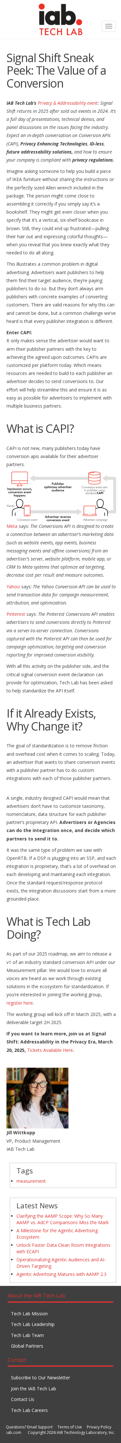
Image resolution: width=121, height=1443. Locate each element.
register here (19, 1003)
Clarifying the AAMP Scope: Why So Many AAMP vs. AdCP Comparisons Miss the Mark (62, 1219)
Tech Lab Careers (29, 1410)
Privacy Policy (99, 1427)
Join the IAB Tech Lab (33, 1388)
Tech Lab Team (27, 1335)
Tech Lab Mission (29, 1313)
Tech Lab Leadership (33, 1324)
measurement (31, 1181)
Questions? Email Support (29, 1427)
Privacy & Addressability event (68, 103)
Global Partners (27, 1346)
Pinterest (15, 614)
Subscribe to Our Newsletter (40, 1377)
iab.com (13, 1432)
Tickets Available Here (50, 1050)
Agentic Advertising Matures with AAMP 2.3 (61, 1274)
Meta (11, 526)
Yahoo (13, 586)
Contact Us (22, 1399)
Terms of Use (69, 1427)
